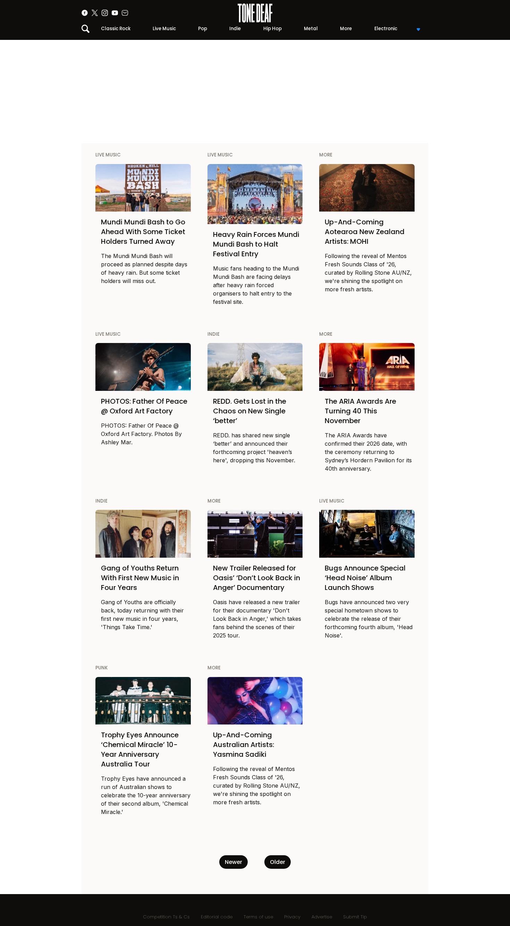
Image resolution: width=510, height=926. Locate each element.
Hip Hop (272, 28)
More (346, 28)
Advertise (322, 917)
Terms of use (258, 917)
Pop (202, 28)
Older (277, 862)
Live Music (164, 28)
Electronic (385, 28)
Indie (235, 28)
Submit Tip (355, 917)
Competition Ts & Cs (166, 917)
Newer (233, 862)
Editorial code (216, 917)
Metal (311, 28)
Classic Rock (115, 28)
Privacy (292, 917)
